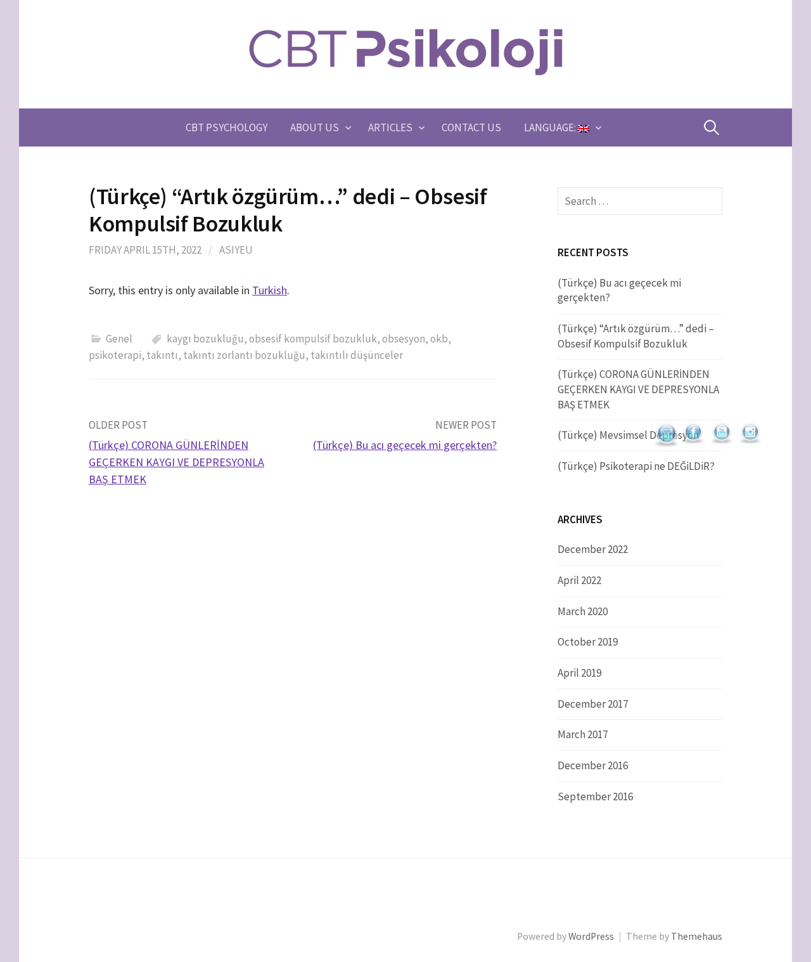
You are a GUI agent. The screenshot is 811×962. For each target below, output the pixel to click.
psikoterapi (115, 355)
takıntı (162, 355)
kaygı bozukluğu (205, 339)
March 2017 (583, 734)
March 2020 (583, 611)
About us (314, 127)
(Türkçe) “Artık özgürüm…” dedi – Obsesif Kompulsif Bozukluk (636, 336)
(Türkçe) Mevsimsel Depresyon (628, 435)
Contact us (471, 127)
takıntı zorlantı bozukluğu (244, 355)
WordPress (591, 936)
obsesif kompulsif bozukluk (313, 339)
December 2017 (593, 704)
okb (439, 339)
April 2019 (579, 673)
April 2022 (579, 580)
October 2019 (588, 642)
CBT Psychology (226, 127)
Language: (551, 127)
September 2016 (595, 796)
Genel (119, 339)
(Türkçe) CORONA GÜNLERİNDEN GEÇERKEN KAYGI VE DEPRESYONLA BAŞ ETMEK (176, 462)
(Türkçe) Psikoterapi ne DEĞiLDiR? (636, 466)
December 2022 (593, 549)
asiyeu (236, 250)
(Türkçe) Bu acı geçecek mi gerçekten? (405, 445)
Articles (390, 127)
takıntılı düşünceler (356, 355)
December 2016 (593, 765)
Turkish (269, 290)
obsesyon (403, 339)
